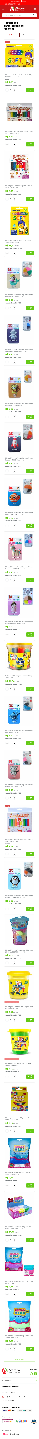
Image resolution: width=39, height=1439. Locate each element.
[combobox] (19, 15)
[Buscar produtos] (34, 15)
